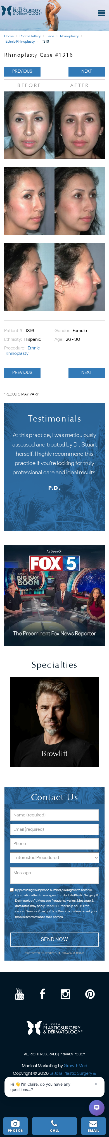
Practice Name (54, 2)
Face (50, 36)
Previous (22, 71)
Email (93, 1131)
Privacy (67, 953)
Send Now (54, 939)
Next (86, 71)
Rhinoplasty (69, 36)
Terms (79, 953)
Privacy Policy (47, 911)
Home (9, 36)
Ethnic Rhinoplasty (20, 41)
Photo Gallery (30, 36)
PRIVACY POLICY (72, 1054)
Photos (15, 1131)
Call (54, 1131)
